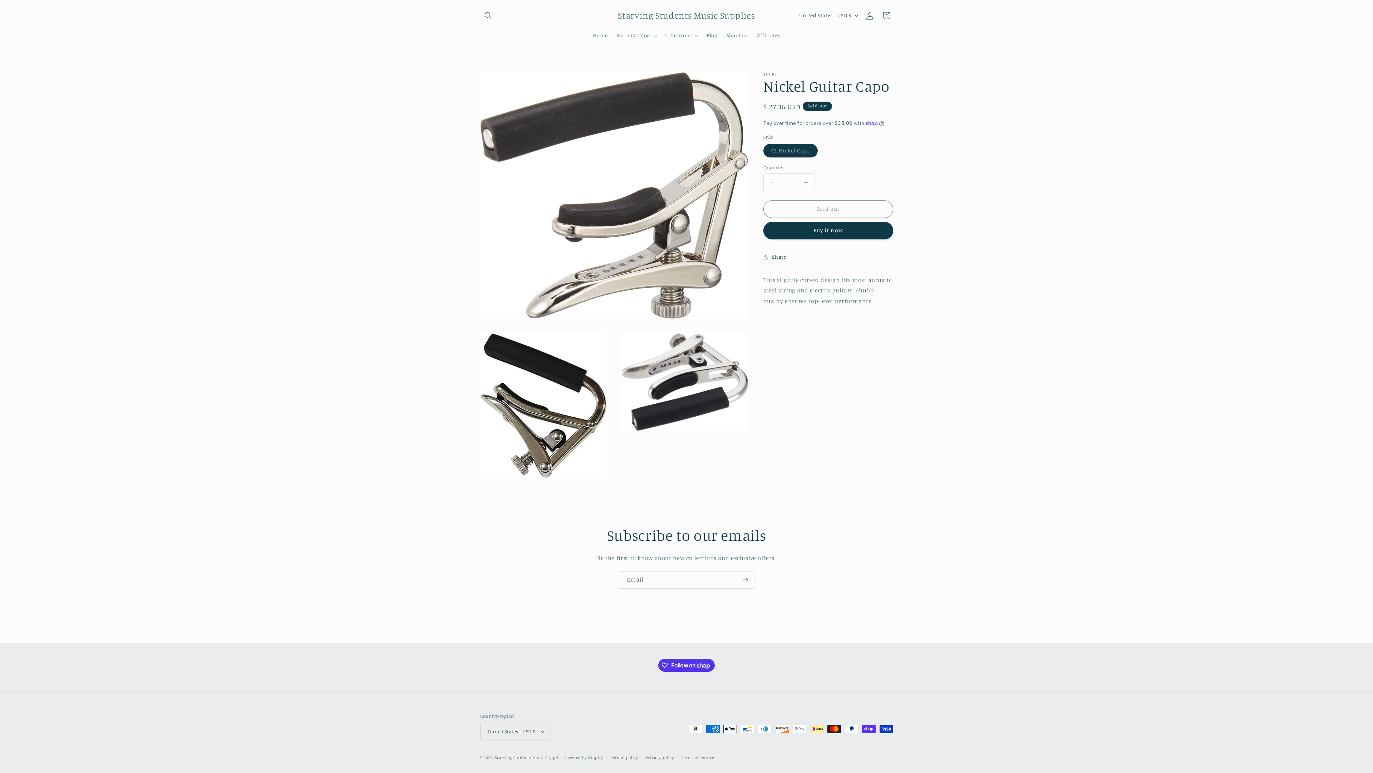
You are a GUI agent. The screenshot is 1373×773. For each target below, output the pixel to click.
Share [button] (779, 257)
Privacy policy (660, 757)
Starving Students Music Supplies (529, 757)
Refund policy (624, 757)
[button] (488, 15)
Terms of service (697, 757)
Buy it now (828, 230)
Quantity (773, 167)
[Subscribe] (745, 580)
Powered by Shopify (583, 757)
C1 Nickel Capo (794, 152)
